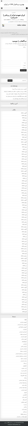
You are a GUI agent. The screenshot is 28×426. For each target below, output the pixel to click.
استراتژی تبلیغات (23, 334)
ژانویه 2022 (24, 217)
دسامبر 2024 (24, 161)
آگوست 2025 (24, 142)
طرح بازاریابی (24, 390)
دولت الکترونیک (24, 375)
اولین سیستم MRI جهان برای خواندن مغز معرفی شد (16, 96)
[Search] (27, 8)
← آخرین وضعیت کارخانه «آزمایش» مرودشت (9, 32)
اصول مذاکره (24, 339)
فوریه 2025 (24, 156)
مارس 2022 (24, 212)
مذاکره (13, 12)
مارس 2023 (24, 183)
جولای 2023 (24, 173)
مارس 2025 (24, 154)
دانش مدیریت (24, 370)
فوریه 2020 (24, 272)
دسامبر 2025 (24, 132)
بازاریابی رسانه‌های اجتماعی (21, 353)
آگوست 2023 (24, 171)
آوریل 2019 (24, 297)
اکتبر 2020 (24, 253)
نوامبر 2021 (24, 222)
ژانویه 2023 (24, 188)
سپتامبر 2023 (24, 168)
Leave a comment (7, 19)
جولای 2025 (24, 144)
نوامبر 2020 (24, 251)
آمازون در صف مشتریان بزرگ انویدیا (19, 89)
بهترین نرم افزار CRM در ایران (14, 4)
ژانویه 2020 (24, 275)
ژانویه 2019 (24, 304)
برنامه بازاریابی (24, 360)
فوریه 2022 (24, 214)
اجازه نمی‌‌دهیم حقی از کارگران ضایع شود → (19, 34)
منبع (9, 21)
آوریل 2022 (24, 209)
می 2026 (25, 120)
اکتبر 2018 (24, 311)
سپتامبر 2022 (24, 197)
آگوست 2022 (24, 200)
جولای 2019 (24, 289)
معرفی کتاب (24, 409)
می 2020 (25, 265)
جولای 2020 (24, 260)
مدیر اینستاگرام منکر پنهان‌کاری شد (20, 98)
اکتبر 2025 (24, 137)
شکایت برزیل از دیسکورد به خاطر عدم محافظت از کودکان (15, 91)
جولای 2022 (24, 202)
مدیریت (25, 404)
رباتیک (25, 377)
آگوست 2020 (24, 258)
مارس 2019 (24, 299)
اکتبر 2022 (24, 195)
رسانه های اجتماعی (23, 380)
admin (21, 19)
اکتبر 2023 (24, 166)
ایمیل (24, 65)
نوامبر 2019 (24, 280)
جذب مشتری (24, 368)
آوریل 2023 (24, 180)
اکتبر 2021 (24, 224)
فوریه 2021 (24, 243)
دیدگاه (24, 47)
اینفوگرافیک (24, 341)
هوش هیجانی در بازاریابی (22, 416)
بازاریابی (25, 344)
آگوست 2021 (24, 229)
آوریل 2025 (24, 151)
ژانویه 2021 (24, 246)
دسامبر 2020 (24, 248)
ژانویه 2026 (24, 129)
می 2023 (25, 178)
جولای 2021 (24, 231)
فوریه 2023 (24, 185)
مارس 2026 (24, 125)
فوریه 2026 (24, 127)
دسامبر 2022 (24, 190)
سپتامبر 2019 (24, 285)
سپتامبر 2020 (24, 255)
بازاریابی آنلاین (24, 346)
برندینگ (25, 363)
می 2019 (25, 294)
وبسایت (24, 67)
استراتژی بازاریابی (23, 331)
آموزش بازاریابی (23, 322)
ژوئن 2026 (24, 117)
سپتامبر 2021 (24, 226)
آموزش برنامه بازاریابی (22, 324)
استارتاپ (25, 329)
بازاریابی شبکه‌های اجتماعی (21, 356)
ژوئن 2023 (24, 175)
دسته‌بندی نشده (23, 373)
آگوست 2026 (24, 113)
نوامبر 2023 (24, 163)
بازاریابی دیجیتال (23, 351)
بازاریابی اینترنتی (23, 348)
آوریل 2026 (24, 122)
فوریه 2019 (24, 302)
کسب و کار (24, 397)
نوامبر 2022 (24, 192)
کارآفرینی (25, 394)
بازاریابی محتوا (24, 358)
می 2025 (25, 149)
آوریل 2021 (24, 238)
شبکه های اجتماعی (23, 387)
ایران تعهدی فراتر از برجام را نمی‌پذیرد (14, 16)
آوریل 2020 (24, 268)
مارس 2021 (24, 241)
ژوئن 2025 (24, 146)
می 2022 (25, 207)
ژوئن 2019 (24, 292)
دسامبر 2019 (24, 277)
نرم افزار (25, 411)
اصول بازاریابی (24, 336)
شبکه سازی (24, 385)
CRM (25, 319)
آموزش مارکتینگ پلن (23, 327)
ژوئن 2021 (24, 234)
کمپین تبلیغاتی (24, 402)
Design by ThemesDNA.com (14, 424)
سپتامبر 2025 (24, 139)
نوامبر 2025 (24, 134)
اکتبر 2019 (24, 282)
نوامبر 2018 (24, 309)
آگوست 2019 (24, 287)
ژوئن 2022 (24, 205)
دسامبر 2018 (24, 306)
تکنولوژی (25, 365)
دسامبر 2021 (24, 219)
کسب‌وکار (25, 399)
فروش (25, 392)
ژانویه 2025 (24, 159)
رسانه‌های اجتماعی (23, 382)
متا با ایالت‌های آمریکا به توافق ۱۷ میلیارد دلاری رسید (16, 93)
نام (25, 62)
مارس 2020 (24, 270)
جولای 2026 (24, 115)
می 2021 (25, 236)
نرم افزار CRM (24, 414)
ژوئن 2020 (24, 263)
